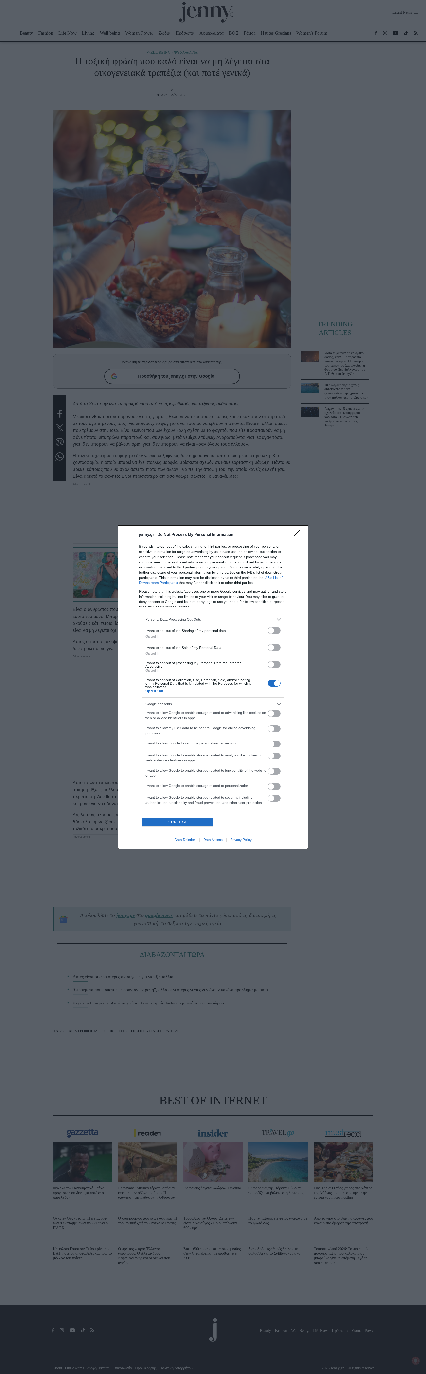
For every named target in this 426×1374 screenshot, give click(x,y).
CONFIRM (177, 822)
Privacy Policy (241, 840)
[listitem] (213, 619)
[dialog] (213, 687)
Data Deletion (185, 840)
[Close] (298, 535)
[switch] (274, 630)
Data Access (213, 840)
